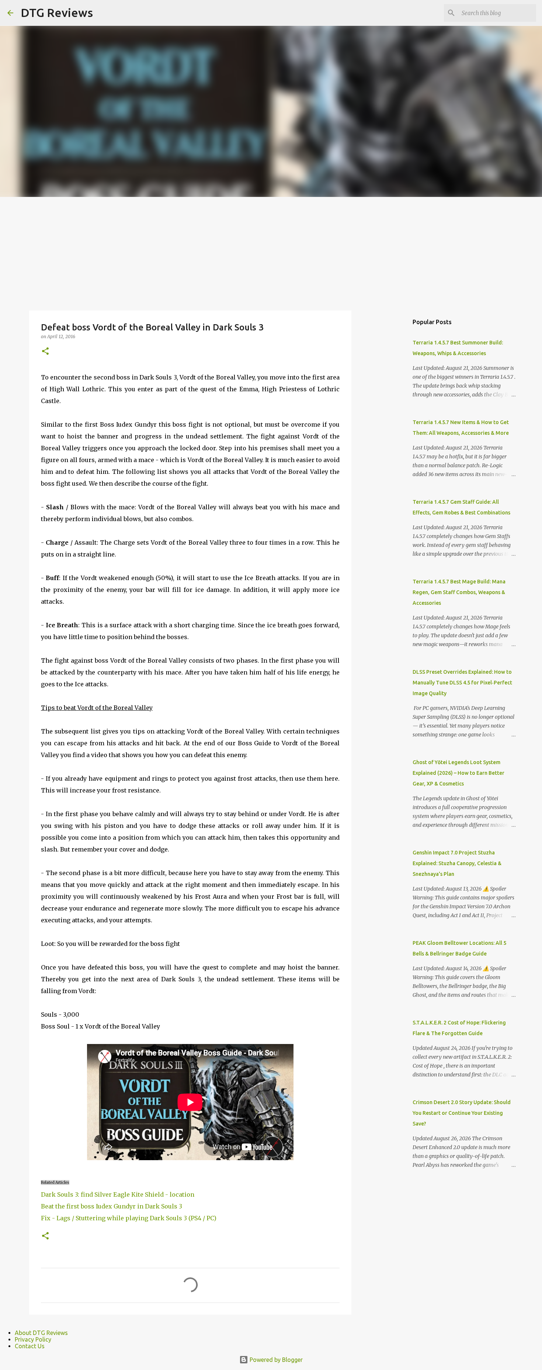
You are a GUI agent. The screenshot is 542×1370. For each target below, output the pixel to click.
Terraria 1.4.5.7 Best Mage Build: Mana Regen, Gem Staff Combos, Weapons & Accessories (459, 592)
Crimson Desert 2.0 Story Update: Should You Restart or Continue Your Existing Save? (462, 1113)
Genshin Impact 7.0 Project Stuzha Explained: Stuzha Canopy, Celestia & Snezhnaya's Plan (457, 863)
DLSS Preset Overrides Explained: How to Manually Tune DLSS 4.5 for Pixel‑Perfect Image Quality (462, 682)
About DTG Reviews (41, 1332)
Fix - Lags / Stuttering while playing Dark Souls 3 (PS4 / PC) (128, 1218)
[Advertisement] (271, 252)
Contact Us (30, 1346)
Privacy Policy (33, 1339)
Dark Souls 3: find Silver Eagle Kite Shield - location (117, 1194)
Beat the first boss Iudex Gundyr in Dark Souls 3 (111, 1206)
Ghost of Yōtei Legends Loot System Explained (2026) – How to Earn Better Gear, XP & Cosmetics (458, 773)
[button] (45, 352)
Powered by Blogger (275, 1359)
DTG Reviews (57, 12)
